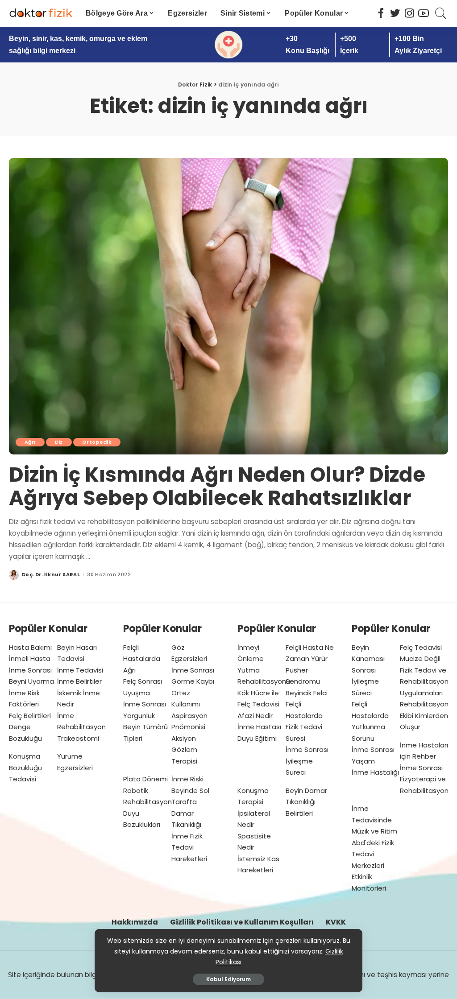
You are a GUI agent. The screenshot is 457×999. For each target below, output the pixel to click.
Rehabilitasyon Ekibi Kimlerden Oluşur (424, 715)
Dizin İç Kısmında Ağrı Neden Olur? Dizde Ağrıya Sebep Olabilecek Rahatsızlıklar (217, 486)
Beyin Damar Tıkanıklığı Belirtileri (306, 802)
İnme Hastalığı (375, 772)
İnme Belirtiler (79, 681)
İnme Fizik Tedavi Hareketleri (189, 847)
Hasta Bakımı (30, 647)
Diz (59, 442)
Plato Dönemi (145, 779)
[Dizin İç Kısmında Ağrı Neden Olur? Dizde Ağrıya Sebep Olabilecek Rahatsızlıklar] (228, 306)
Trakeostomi (78, 738)
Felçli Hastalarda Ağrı (141, 659)
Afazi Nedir (255, 715)
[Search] (441, 13)
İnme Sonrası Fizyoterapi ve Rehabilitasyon (424, 779)
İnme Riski (187, 779)
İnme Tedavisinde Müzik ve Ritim (374, 820)
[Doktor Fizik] (40, 13)
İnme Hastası (259, 726)
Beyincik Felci (307, 693)
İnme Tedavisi (80, 670)
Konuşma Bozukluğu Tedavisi (25, 767)
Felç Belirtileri (30, 715)
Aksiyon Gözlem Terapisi (184, 750)
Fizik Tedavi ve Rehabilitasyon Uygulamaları (424, 681)
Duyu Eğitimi (257, 738)
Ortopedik (97, 442)
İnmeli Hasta (29, 658)
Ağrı (30, 442)
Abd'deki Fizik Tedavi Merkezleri (373, 854)
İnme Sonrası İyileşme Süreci (307, 761)
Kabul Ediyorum (228, 979)
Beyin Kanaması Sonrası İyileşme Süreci (368, 670)
